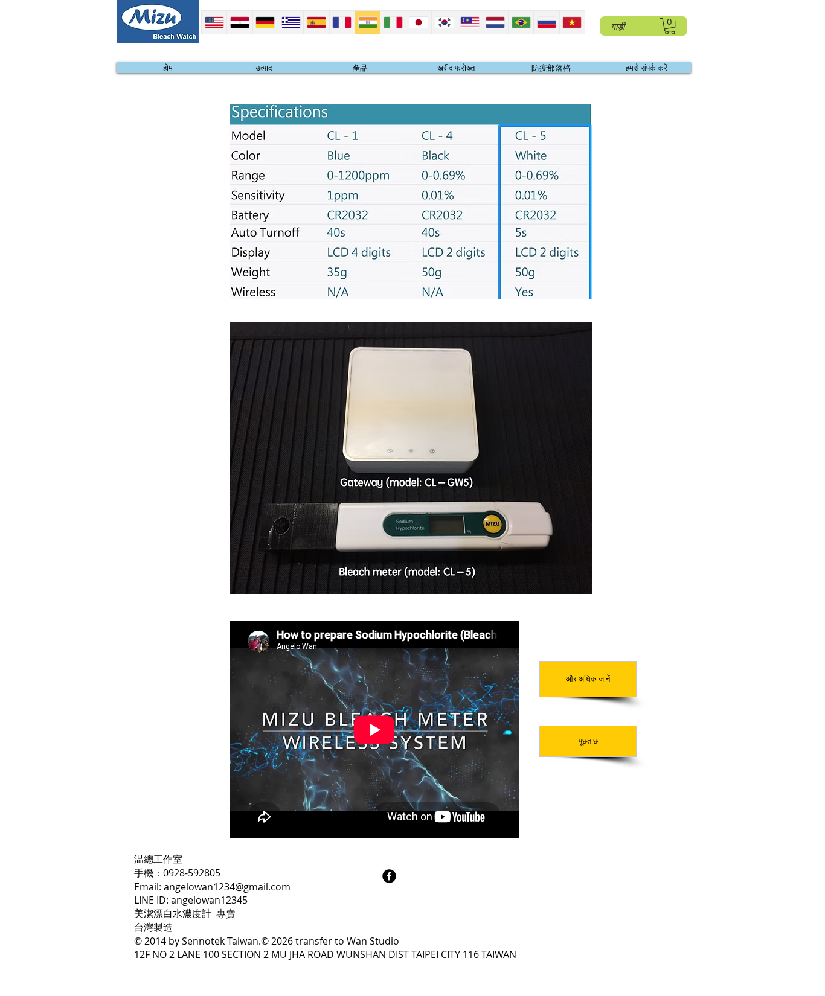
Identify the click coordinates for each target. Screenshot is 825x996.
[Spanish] (316, 22)
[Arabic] (239, 22)
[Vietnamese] (572, 22)
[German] (265, 22)
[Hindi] (367, 22)
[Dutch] (495, 22)
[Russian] (546, 22)
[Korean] (444, 22)
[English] (214, 22)
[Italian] (392, 22)
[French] (342, 22)
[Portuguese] (520, 22)
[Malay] (469, 22)
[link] (669, 26)
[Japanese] (418, 22)
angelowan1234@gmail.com (227, 886)
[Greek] (290, 22)
